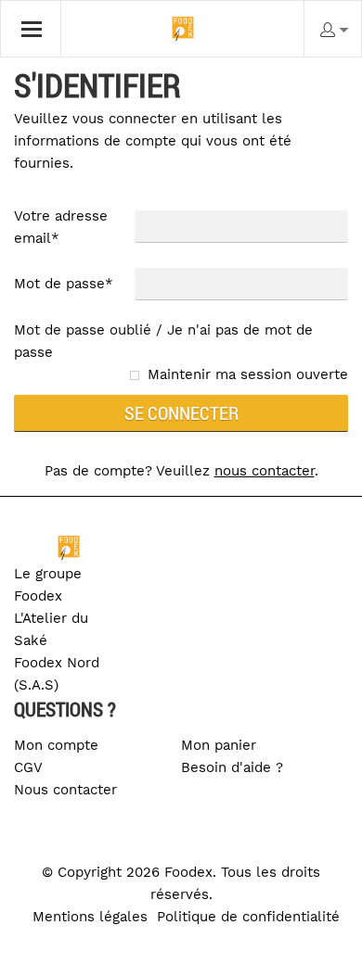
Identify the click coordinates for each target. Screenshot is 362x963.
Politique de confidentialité (248, 916)
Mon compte (56, 745)
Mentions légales (90, 916)
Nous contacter (65, 789)
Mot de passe (63, 283)
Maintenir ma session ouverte (248, 374)
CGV (28, 767)
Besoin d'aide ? (232, 767)
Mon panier (218, 745)
